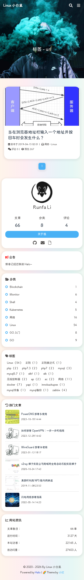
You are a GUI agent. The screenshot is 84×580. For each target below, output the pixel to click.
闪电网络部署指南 (31, 497)
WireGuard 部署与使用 (34, 447)
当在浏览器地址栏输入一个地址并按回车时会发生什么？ (40, 135)
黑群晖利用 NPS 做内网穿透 (37, 480)
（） (14, 363)
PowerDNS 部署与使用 (34, 414)
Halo (38, 572)
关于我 (42, 234)
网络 (46, 144)
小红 (61, 572)
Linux (54, 144)
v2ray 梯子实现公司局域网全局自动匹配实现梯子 (49, 464)
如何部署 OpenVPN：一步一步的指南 (42, 430)
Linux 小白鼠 (13, 6)
